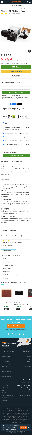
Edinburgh (28, 359)
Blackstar (7, 8)
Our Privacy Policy (6, 397)
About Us (3, 382)
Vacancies (4, 400)
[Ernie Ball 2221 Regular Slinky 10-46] (13, 117)
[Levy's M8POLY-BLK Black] (28, 117)
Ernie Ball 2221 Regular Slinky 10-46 (14, 133)
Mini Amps (6, 278)
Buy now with (16, 71)
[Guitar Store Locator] (16, 342)
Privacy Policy (12, 329)
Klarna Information (5, 374)
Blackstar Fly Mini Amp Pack (14, 122)
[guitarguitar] (16, 1)
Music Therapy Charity (7, 395)
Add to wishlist (16, 75)
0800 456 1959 (26, 382)
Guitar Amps (13, 8)
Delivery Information (6, 356)
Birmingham (28, 354)
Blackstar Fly (6, 271)
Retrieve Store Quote (6, 364)
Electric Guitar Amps (22, 8)
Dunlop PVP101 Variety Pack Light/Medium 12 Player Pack (12, 128)
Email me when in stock (16, 92)
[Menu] (4, 2)
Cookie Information (6, 369)
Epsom (29, 361)
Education (3, 392)
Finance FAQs (5, 366)
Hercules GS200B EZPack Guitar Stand (15, 141)
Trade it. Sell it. (5, 387)
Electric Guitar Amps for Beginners (12, 274)
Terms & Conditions (6, 371)
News (2, 390)
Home (2, 8)
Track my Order (5, 361)
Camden (28, 356)
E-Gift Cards (4, 385)
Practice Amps (7, 268)
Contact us (4, 354)
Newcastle (28, 366)
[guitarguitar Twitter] (12, 333)
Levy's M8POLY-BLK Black (12, 144)
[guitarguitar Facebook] (8, 333)
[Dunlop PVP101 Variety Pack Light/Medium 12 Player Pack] (8, 117)
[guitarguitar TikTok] (19, 333)
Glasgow (28, 364)
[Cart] (30, 2)
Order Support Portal (6, 359)
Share (14, 104)
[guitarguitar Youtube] (23, 333)
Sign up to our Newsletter (16, 326)
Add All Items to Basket (17, 155)
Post (20, 104)
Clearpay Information (6, 376)
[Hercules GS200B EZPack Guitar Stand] (23, 117)
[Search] (27, 2)
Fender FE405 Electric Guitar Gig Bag (15, 137)
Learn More (13, 429)
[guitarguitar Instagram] (16, 333)
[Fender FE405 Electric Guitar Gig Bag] (18, 117)
